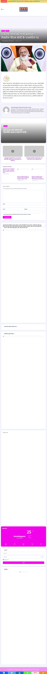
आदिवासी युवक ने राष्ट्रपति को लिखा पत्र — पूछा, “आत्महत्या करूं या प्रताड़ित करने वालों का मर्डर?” (9, 170)
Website (25, 209)
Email (4, 209)
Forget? (42, 557)
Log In (23, 562)
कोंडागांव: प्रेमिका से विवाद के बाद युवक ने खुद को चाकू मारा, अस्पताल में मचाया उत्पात (23, 178)
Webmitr (37, 669)
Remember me (6, 560)
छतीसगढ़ (5, 126)
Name (4, 204)
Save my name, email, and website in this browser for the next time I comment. (17, 214)
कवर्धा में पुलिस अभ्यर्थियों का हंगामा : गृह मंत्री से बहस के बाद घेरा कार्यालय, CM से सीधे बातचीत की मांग (22, 1)
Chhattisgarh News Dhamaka (27, 669)
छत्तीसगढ (7, 30)
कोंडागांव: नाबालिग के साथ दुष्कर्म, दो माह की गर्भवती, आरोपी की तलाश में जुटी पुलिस (38, 178)
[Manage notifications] (3, 671)
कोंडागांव (3, 30)
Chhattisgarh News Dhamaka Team (8, 41)
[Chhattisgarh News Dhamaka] (23, 9)
